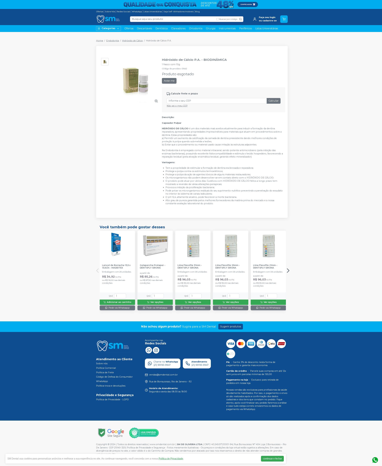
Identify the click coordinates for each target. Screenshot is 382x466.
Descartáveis (144, 28)
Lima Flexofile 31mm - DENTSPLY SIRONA (190, 266)
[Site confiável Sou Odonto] (144, 433)
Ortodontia (195, 28)
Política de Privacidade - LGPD (112, 399)
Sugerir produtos (230, 326)
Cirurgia (210, 28)
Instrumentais (227, 28)
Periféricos (245, 28)
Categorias (108, 28)
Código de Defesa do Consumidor (114, 377)
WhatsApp (137, 11)
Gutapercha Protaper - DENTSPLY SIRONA (152, 266)
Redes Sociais (123, 11)
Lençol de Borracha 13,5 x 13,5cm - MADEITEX (116, 266)
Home (99, 40)
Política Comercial (106, 368)
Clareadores (178, 28)
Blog (197, 11)
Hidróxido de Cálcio (132, 40)
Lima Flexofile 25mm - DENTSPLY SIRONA (227, 266)
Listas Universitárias (153, 11)
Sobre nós (101, 363)
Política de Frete (105, 372)
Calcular (274, 100)
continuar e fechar (272, 458)
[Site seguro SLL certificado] (111, 433)
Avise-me (169, 80)
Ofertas (99, 11)
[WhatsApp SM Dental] (148, 350)
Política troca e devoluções (110, 385)
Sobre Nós (110, 11)
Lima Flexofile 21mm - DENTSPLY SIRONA (265, 266)
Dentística (161, 28)
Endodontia (112, 40)
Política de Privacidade (171, 458)
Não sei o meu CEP (177, 105)
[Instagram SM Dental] (156, 350)
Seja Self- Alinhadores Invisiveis (178, 11)
